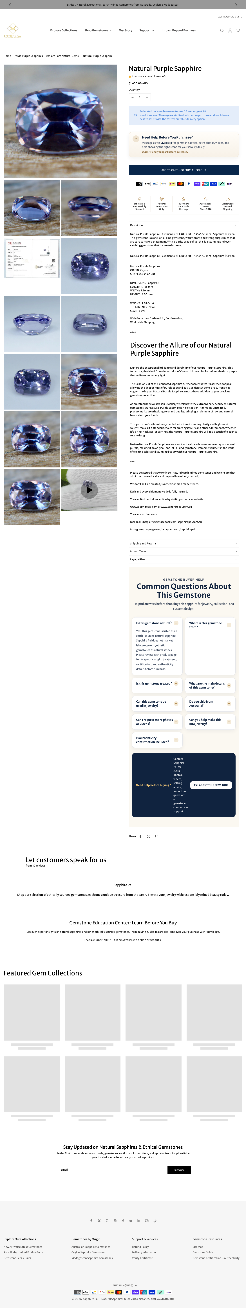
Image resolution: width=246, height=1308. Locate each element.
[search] (222, 30)
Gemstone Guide (203, 1252)
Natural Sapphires (112, 1299)
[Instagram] (115, 1221)
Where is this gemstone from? (205, 625)
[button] (184, 170)
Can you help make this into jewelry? (205, 722)
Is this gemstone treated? (154, 683)
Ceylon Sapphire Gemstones (88, 1252)
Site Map (198, 1246)
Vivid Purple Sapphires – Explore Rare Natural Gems (47, 56)
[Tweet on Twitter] (148, 836)
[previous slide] (9, 4)
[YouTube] (131, 1221)
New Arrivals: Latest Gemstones (23, 1246)
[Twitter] (99, 1221)
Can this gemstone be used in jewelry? (151, 703)
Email (64, 1169)
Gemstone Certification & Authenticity (216, 1258)
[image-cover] (89, 490)
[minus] (132, 97)
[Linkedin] (139, 1221)
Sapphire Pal (90, 1299)
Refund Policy (140, 1246)
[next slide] (236, 4)
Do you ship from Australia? (201, 703)
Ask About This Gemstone (211, 785)
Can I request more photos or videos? (154, 722)
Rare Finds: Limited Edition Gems (24, 1252)
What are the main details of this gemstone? (207, 685)
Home (7, 56)
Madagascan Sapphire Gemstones (92, 1258)
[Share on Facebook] (140, 836)
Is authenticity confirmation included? (152, 740)
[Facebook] (91, 1221)
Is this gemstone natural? (154, 623)
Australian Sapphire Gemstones (90, 1246)
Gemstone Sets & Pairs (17, 1258)
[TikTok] (123, 1221)
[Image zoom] (60, 121)
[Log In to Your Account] (230, 30)
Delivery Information (144, 1252)
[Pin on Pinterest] (156, 836)
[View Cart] (238, 30)
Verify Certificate (142, 1258)
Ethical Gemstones (137, 1299)
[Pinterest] (107, 1221)
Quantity (134, 89)
